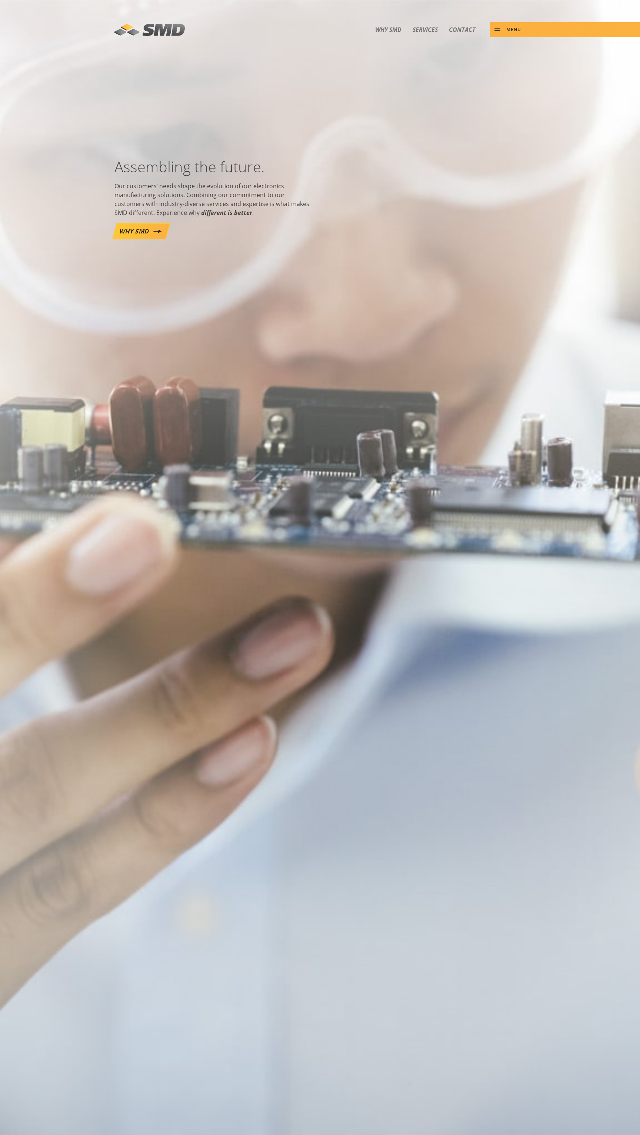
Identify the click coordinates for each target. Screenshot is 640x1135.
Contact (462, 29)
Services (425, 29)
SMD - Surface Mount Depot (149, 30)
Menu (513, 29)
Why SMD (388, 29)
